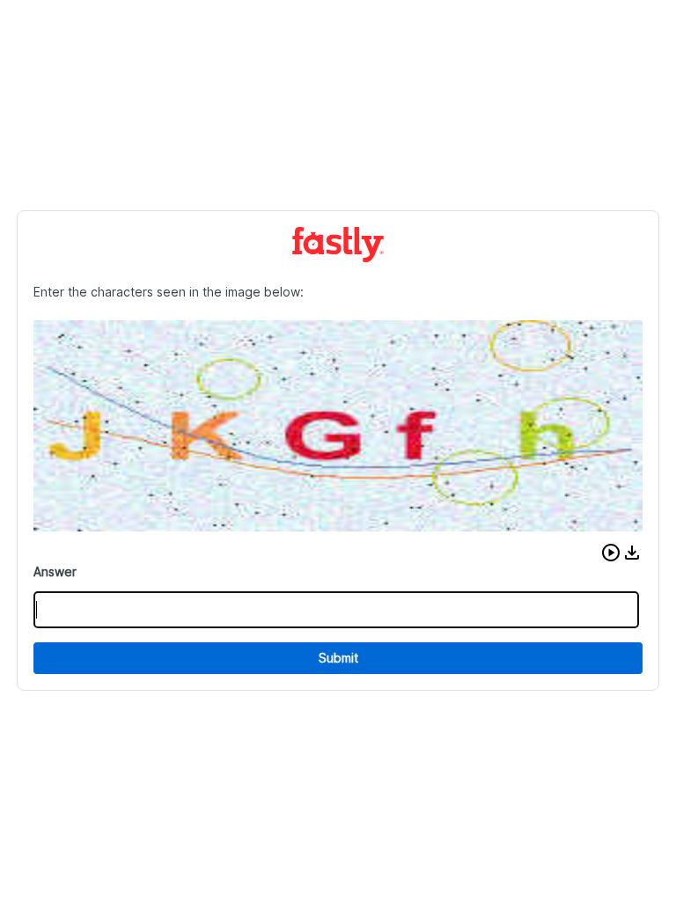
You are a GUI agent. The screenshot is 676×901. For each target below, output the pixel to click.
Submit (338, 657)
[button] (610, 552)
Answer (55, 571)
